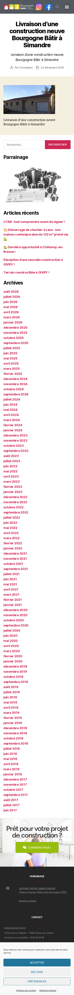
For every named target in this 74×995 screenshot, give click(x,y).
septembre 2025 (15, 343)
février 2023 (12, 487)
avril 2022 (10, 533)
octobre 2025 (13, 338)
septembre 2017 (15, 795)
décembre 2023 (15, 435)
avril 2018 (10, 764)
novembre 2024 (15, 384)
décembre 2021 (15, 553)
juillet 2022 (11, 517)
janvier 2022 (12, 548)
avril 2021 (10, 589)
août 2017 (10, 800)
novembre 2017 (15, 784)
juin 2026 (10, 302)
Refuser (37, 972)
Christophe (26, 67)
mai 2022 (10, 528)
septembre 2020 (16, 625)
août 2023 (11, 456)
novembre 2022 (15, 502)
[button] (57, 6)
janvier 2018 (12, 774)
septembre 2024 (15, 394)
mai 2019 (10, 702)
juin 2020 (10, 635)
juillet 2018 (11, 748)
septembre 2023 (15, 451)
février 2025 (12, 374)
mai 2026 (10, 307)
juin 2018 (10, 754)
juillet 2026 (11, 297)
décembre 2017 (15, 779)
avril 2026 (11, 312)
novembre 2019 (15, 671)
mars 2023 (11, 481)
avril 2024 (11, 415)
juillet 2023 (11, 461)
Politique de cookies (26, 990)
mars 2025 (11, 368)
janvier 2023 (12, 492)
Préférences (37, 981)
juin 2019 (10, 697)
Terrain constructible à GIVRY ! (26, 272)
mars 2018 (11, 769)
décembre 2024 (15, 379)
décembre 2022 (15, 497)
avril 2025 (11, 363)
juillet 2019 (11, 692)
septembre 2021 (15, 569)
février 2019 (12, 718)
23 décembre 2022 (52, 67)
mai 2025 (10, 358)
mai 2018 (10, 759)
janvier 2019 (12, 723)
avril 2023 (11, 476)
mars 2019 (11, 712)
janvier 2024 (12, 430)
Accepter (37, 962)
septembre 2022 (15, 512)
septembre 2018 (15, 743)
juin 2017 (10, 810)
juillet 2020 (11, 630)
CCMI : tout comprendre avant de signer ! (34, 222)
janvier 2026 (12, 322)
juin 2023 (10, 466)
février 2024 (12, 425)
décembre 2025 (15, 327)
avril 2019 (10, 707)
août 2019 (10, 687)
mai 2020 (10, 641)
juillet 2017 (11, 805)
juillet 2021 (11, 574)
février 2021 (12, 599)
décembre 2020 (15, 610)
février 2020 (12, 656)
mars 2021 (11, 594)
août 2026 (11, 291)
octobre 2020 (13, 620)
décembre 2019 (15, 666)
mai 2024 (10, 409)
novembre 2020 (15, 615)
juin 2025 (10, 353)
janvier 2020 (13, 661)
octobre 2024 (13, 389)
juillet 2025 (11, 348)
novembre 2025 (15, 332)
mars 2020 (11, 651)
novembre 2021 (15, 558)
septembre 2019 (15, 682)
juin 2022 (10, 522)
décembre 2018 (15, 728)
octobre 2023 (13, 445)
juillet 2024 (11, 399)
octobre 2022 (13, 507)
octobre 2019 (13, 677)
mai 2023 (10, 471)
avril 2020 (11, 646)
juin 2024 (10, 404)
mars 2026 (11, 317)
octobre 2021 (13, 564)
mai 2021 (10, 584)
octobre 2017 (13, 789)
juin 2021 (10, 579)
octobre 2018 (13, 738)
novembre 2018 (15, 733)
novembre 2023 (15, 440)
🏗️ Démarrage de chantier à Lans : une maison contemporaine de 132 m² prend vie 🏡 (35, 234)
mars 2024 (11, 420)
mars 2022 (11, 538)
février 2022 (12, 543)
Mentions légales (47, 990)
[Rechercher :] (23, 145)
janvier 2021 (12, 605)
